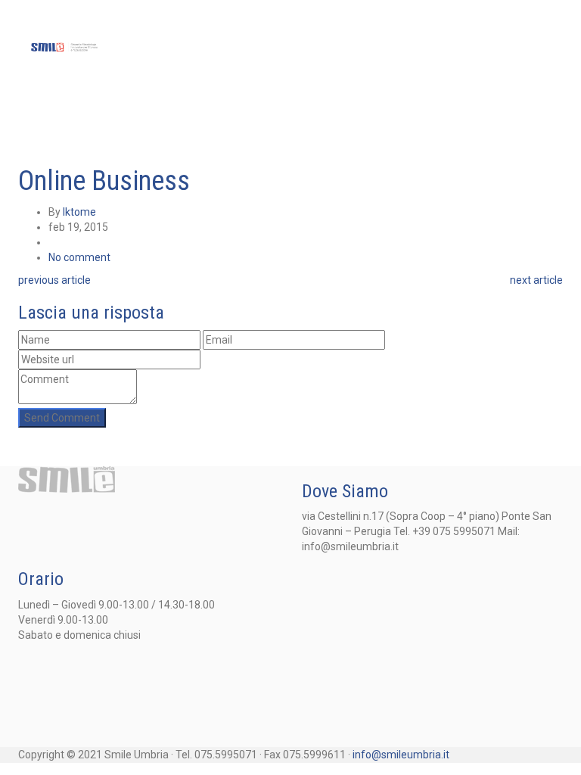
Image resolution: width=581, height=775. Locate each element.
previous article (54, 280)
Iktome (79, 212)
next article (536, 280)
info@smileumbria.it (401, 755)
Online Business (104, 181)
